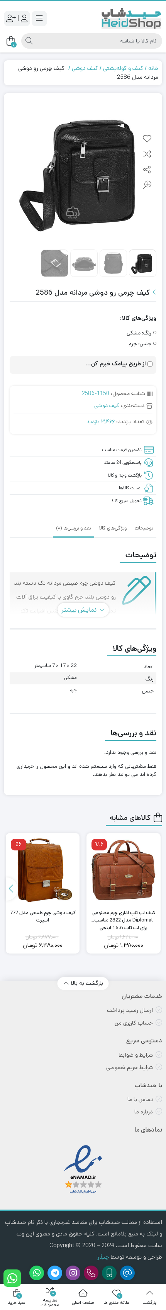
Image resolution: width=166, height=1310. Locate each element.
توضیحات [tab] (144, 528)
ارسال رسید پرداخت (130, 1010)
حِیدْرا (102, 1257)
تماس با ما (140, 1099)
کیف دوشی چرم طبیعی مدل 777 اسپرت (43, 916)
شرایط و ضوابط (136, 1055)
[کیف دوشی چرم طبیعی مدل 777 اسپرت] (43, 870)
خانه (153, 68)
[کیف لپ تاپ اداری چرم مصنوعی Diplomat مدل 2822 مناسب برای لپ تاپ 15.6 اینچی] (123, 870)
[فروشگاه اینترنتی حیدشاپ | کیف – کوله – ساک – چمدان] (131, 18)
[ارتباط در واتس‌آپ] (12, 1278)
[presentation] (12, 889)
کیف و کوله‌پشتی (123, 68)
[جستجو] (29, 41)
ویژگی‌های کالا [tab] (113, 528)
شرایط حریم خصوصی (129, 1067)
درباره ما (143, 1112)
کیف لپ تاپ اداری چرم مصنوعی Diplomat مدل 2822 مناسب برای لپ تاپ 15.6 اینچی (123, 916)
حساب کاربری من (134, 1023)
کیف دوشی (85, 68)
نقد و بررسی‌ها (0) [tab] (73, 528)
